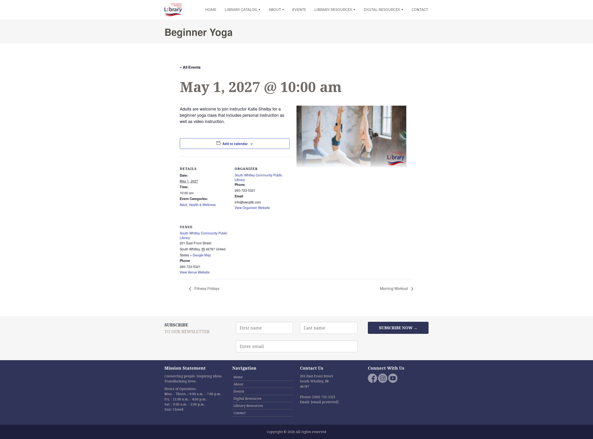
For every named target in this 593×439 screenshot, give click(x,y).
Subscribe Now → (398, 327)
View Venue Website (195, 272)
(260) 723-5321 (323, 397)
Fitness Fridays (206, 288)
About (275, 10)
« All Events (190, 67)
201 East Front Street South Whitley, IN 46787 (316, 381)
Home (210, 10)
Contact (420, 10)
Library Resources (333, 10)
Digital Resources (382, 10)
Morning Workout (394, 288)
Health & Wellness (202, 204)
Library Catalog (241, 10)
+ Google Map (200, 255)
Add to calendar (235, 143)
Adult (183, 204)
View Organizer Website (252, 207)
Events (299, 10)
